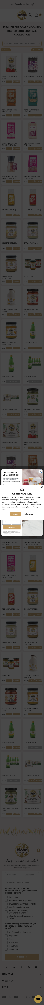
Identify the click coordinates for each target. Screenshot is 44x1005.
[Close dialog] (40, 471)
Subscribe (11, 527)
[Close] (42, 487)
